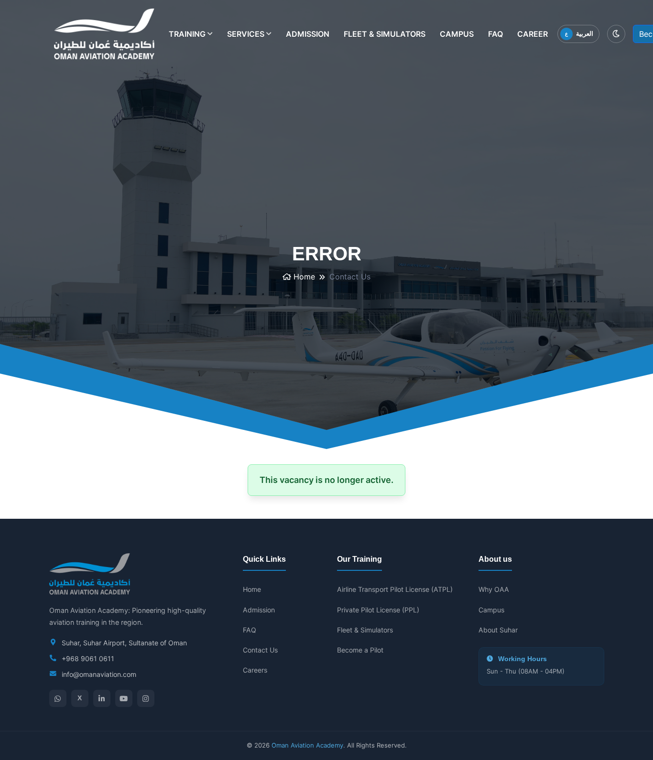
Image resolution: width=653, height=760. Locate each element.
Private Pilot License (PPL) (378, 610)
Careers (255, 670)
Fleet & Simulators (365, 630)
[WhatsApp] (57, 698)
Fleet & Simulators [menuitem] (384, 34)
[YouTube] (123, 698)
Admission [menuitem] (307, 34)
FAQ (249, 630)
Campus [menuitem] (457, 34)
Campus (491, 610)
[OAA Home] (104, 34)
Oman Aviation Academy (307, 745)
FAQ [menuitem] (495, 34)
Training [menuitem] (191, 37)
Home (303, 276)
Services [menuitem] (249, 37)
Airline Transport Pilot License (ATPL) (395, 589)
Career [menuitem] (532, 34)
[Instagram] (145, 698)
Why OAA (494, 589)
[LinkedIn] (101, 698)
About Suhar (498, 630)
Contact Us (260, 650)
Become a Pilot (360, 650)
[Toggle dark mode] (616, 34)
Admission (259, 610)
